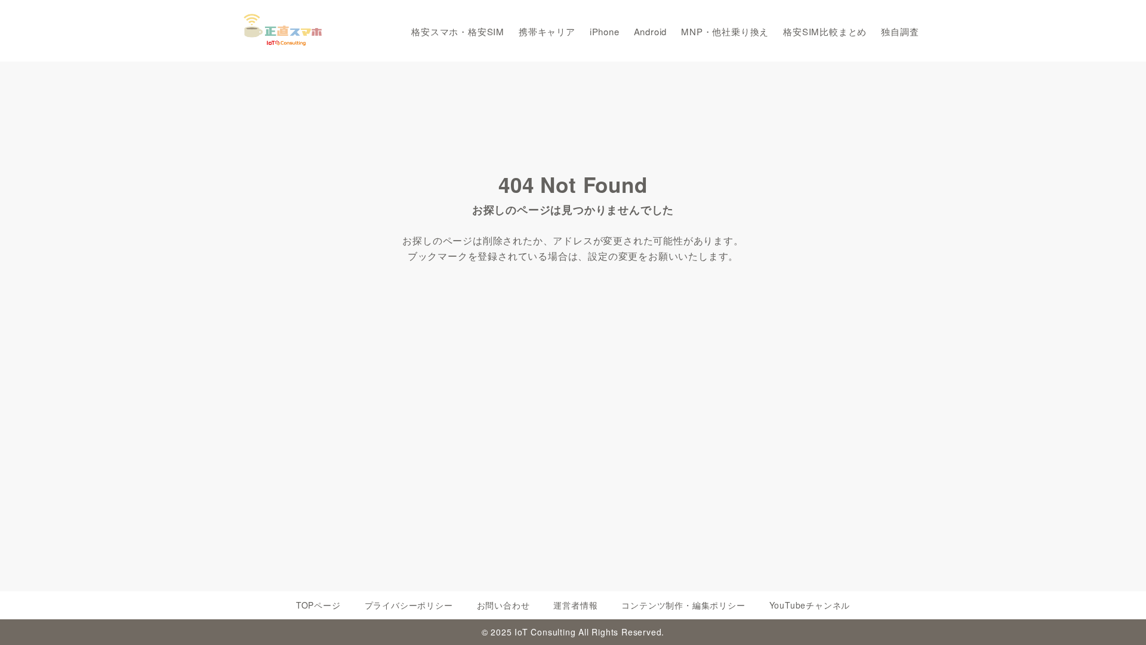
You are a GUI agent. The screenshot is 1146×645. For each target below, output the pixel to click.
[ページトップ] (1119, 618)
